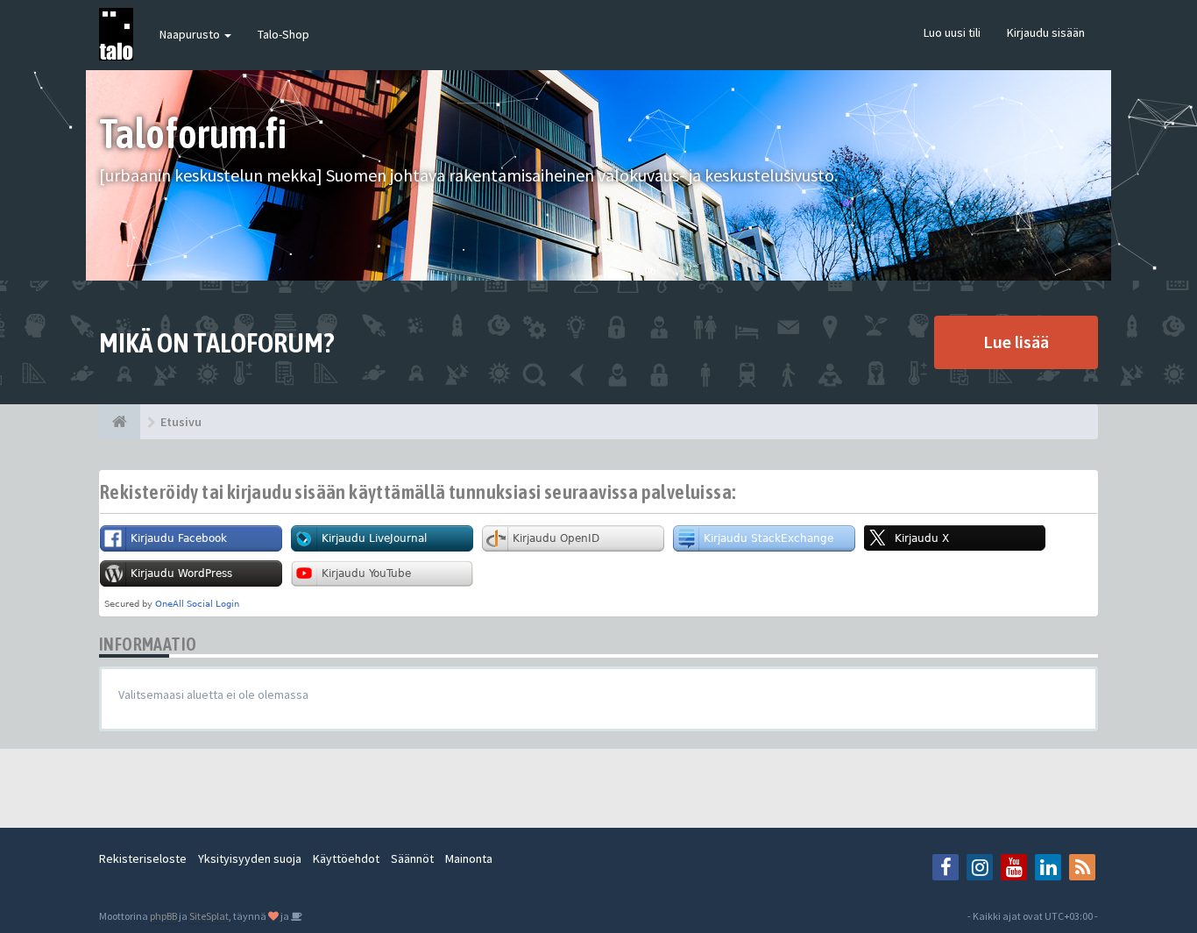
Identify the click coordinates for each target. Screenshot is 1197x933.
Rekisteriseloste (143, 858)
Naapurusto (191, 34)
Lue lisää (1016, 342)
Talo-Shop (283, 34)
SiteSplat (209, 915)
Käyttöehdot (346, 858)
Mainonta (468, 858)
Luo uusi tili (952, 32)
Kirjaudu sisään (1046, 32)
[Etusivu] (119, 421)
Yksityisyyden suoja (249, 858)
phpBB (163, 915)
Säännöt (412, 858)
